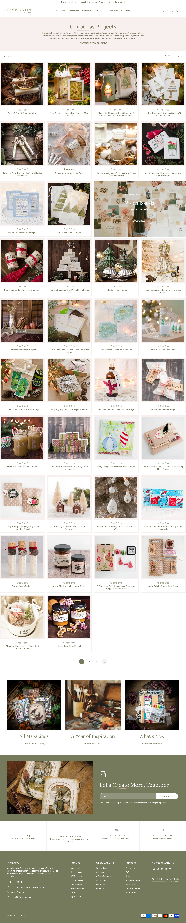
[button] (22, 110)
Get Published (102, 868)
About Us (100, 888)
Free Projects (76, 884)
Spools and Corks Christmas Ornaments (22, 290)
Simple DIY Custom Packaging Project (69, 586)
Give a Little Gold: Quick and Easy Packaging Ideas (69, 351)
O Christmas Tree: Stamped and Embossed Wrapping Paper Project (116, 587)
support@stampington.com (22, 897)
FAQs (128, 872)
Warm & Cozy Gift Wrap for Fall (22, 113)
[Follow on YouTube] (170, 869)
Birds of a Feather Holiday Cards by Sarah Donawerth (163, 527)
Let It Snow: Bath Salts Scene (163, 350)
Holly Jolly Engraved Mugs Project (22, 467)
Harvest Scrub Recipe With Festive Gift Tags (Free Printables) (116, 174)
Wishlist (74, 892)
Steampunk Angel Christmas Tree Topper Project (163, 291)
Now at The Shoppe (116, 2)
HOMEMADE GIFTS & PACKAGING (93, 43)
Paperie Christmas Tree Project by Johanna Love (69, 291)
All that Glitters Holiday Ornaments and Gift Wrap (116, 527)
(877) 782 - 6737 (20, 892)
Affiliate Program (103, 876)
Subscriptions (73, 11)
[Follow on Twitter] (161, 869)
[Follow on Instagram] (157, 869)
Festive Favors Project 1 (22, 586)
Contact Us (130, 868)
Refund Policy (132, 884)
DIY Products (87, 11)
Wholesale (100, 884)
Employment (101, 880)
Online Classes (77, 880)
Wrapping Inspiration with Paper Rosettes (69, 409)
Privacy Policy (131, 892)
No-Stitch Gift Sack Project (69, 232)
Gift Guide (99, 11)
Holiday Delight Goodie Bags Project (163, 586)
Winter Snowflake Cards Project (22, 232)
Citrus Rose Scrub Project (69, 646)
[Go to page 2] (104, 661)
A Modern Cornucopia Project (22, 350)
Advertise (100, 872)
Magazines (60, 11)
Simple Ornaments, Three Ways (69, 173)
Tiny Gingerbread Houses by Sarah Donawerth (69, 527)
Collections (125, 11)
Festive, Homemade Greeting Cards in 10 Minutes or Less (163, 114)
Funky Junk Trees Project (116, 290)
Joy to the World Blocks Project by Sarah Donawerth (69, 468)
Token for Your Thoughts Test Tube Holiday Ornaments (22, 174)
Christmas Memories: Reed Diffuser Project (116, 409)
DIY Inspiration (112, 11)
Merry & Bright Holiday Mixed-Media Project (116, 467)
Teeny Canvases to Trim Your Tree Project (116, 350)
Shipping (129, 876)
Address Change (133, 880)
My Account (76, 896)
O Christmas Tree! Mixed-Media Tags (22, 409)
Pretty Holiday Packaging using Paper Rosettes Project (22, 527)
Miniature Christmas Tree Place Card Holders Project (22, 647)
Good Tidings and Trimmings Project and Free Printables (163, 174)
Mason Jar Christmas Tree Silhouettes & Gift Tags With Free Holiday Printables (116, 114)
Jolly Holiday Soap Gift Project (163, 409)
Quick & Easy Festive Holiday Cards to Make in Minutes (69, 114)
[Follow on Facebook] (153, 869)
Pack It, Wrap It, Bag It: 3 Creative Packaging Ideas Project (163, 468)
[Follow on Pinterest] (165, 869)
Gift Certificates (77, 888)
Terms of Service (133, 888)
